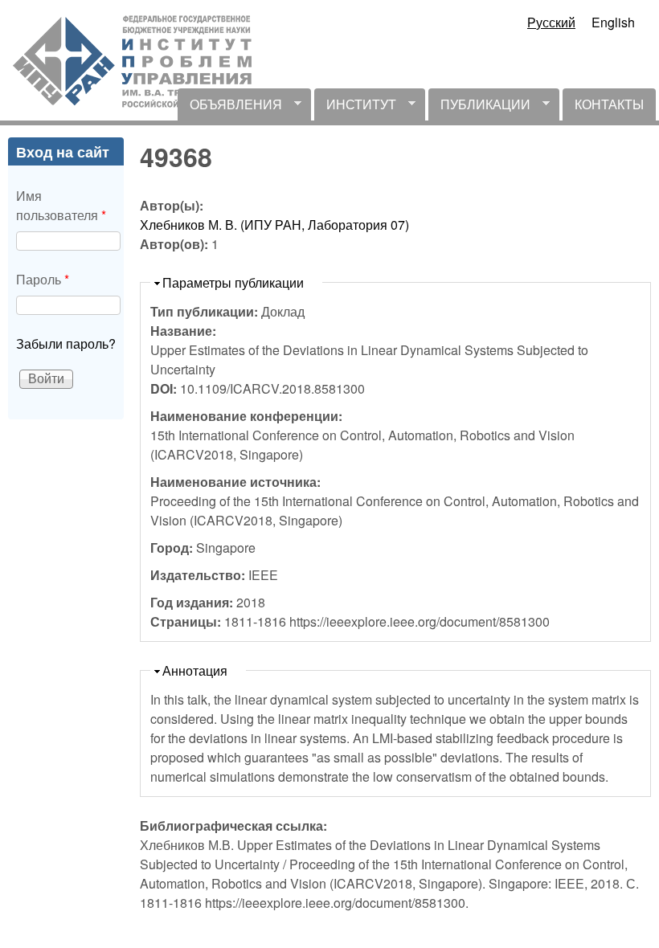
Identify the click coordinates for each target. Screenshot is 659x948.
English (613, 22)
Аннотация (194, 670)
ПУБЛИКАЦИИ (479, 108)
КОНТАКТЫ (609, 104)
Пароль (42, 279)
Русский (551, 22)
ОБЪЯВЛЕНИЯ (230, 108)
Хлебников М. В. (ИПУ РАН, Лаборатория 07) (274, 224)
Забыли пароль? (66, 343)
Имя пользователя (61, 205)
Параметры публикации (233, 282)
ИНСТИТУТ (355, 108)
